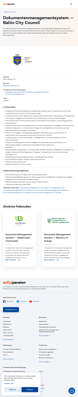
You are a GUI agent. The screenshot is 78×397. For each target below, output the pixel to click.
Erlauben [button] (30, 389)
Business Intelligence (46, 357)
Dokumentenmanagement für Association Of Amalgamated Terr (41, 187)
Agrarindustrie (44, 324)
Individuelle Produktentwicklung (14, 371)
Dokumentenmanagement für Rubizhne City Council (21, 190)
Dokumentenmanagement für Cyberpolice (18, 192)
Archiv (5, 355)
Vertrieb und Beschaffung (11, 349)
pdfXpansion (7, 324)
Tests (41, 371)
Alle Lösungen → (44, 335)
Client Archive (8, 332)
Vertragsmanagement (46, 352)
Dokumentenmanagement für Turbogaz (47, 192)
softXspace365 (8, 335)
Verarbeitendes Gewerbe (47, 327)
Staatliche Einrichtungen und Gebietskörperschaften (48, 330)
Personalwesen (8, 352)
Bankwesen (43, 321)
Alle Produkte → (8, 339)
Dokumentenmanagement (48, 349)
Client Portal (7, 330)
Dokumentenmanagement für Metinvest (55, 190)
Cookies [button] (7, 383)
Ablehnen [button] (12, 389)
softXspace (7, 321)
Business (6, 327)
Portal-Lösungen (44, 355)
